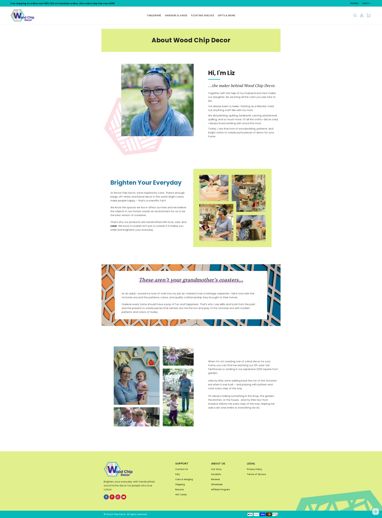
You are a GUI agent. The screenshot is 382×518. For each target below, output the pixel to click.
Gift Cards (181, 494)
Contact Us (181, 469)
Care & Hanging (184, 479)
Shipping (180, 484)
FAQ (177, 474)
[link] (232, 208)
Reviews (215, 479)
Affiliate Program (220, 489)
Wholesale (217, 484)
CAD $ (365, 3)
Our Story (216, 469)
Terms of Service (256, 474)
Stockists (216, 474)
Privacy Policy (254, 469)
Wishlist (354, 3)
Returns (179, 489)
